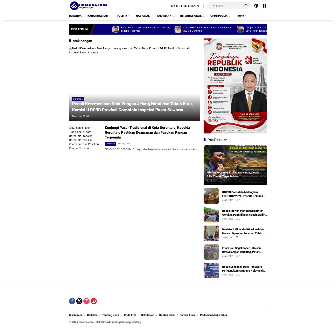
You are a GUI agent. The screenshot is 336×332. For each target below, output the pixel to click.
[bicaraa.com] (88, 5)
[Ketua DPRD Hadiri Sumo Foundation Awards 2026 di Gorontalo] (168, 29)
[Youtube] (94, 301)
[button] (246, 6)
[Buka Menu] (264, 5)
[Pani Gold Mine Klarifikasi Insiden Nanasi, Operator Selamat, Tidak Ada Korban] (211, 233)
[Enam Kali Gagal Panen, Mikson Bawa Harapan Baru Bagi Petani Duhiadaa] (211, 252)
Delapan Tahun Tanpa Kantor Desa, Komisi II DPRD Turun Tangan (259, 29)
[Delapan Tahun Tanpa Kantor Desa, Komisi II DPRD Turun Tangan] (230, 29)
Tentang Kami (110, 315)
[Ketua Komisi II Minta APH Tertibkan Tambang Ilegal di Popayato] (105, 29)
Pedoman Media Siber (213, 315)
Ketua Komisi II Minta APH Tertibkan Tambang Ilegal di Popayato (135, 29)
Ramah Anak (187, 315)
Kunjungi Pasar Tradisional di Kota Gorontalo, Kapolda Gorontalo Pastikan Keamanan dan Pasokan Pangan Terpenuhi (147, 132)
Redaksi (92, 315)
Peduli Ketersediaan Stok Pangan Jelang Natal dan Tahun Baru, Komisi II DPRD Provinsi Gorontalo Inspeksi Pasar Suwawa (132, 106)
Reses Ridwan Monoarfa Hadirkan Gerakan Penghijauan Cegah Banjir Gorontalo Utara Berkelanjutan (243, 213)
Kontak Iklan (167, 315)
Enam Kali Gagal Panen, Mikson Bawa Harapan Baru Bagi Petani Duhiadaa (241, 250)
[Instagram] (86, 301)
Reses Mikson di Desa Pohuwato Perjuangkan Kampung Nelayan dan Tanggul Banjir (244, 269)
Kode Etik (130, 315)
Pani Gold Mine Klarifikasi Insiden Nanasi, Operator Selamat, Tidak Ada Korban (243, 231)
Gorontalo (78, 99)
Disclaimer (75, 315)
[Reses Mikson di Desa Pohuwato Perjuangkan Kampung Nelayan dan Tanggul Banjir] (211, 270)
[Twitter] (79, 301)
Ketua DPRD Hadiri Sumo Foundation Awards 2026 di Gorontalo (197, 29)
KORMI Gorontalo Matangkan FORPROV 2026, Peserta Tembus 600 (242, 194)
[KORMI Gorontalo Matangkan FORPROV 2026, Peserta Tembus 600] (211, 196)
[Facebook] (72, 301)
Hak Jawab (147, 315)
